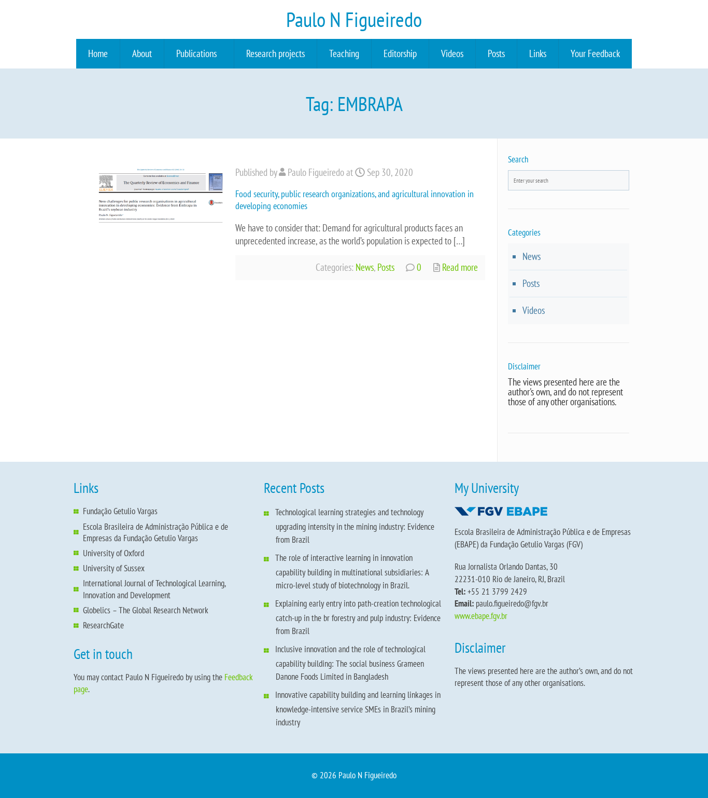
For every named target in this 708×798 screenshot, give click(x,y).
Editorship (400, 53)
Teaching (344, 53)
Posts (496, 53)
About (142, 53)
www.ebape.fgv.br (481, 616)
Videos (452, 53)
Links (537, 53)
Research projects (275, 53)
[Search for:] (569, 180)
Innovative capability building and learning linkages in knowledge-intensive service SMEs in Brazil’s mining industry (358, 708)
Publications (196, 53)
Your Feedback (595, 53)
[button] (199, 53)
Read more (459, 267)
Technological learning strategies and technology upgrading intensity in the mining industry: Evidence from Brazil (354, 525)
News (365, 267)
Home (98, 53)
